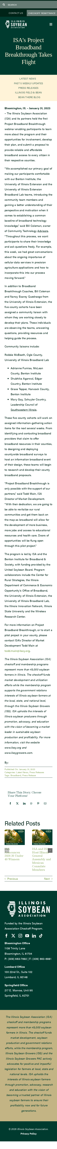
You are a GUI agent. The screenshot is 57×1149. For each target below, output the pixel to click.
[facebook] (6, 936)
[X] (17, 803)
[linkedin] (34, 936)
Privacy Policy (29, 1133)
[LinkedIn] (24, 803)
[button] (7, 850)
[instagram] (20, 936)
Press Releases (36, 772)
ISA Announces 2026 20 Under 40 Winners (14, 854)
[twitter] (13, 936)
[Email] (45, 803)
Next (47, 878)
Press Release (29, 775)
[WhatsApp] (31, 803)
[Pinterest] (38, 803)
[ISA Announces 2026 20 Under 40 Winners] (15, 831)
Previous (12, 878)
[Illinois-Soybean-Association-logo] (16, 21)
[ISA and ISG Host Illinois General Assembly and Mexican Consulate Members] (42, 831)
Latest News (22, 772)
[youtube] (27, 936)
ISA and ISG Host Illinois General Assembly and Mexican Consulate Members (41, 859)
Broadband (15, 775)
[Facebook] (10, 803)
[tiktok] (41, 936)
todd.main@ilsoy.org (17, 651)
